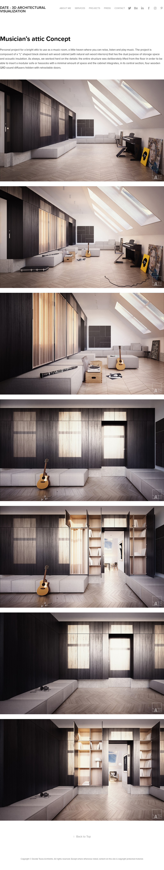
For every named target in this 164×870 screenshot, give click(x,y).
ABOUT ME (65, 8)
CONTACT (120, 8)
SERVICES (80, 8)
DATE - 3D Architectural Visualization (23, 9)
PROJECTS (94, 8)
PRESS (107, 8)
